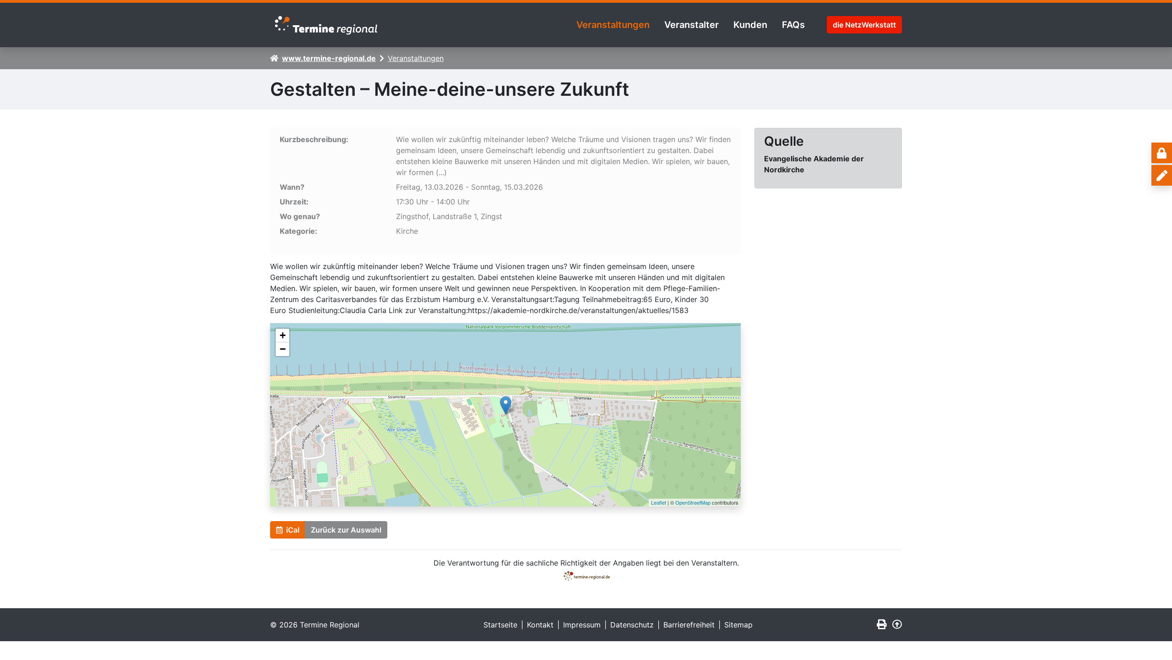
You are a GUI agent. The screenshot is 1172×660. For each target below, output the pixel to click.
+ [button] (283, 335)
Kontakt (540, 624)
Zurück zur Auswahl (346, 529)
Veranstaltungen (613, 24)
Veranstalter (691, 24)
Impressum (582, 624)
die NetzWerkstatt (864, 24)
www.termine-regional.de (329, 58)
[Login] (1161, 153)
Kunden (750, 24)
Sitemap (738, 624)
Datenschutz (632, 624)
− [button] (283, 349)
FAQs (793, 24)
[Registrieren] (1161, 175)
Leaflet (658, 502)
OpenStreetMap (693, 502)
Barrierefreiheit (689, 624)
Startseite (500, 624)
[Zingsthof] (505, 405)
